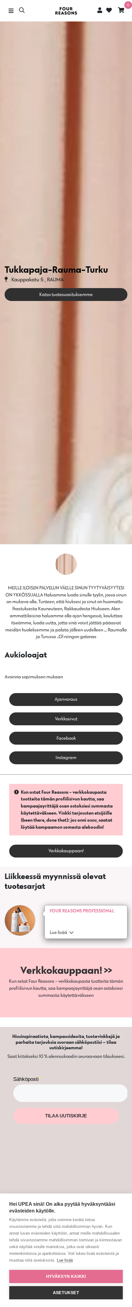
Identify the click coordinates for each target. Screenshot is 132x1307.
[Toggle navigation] (11, 10)
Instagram (66, 757)
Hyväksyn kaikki (66, 1276)
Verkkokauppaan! (66, 851)
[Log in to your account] (99, 10)
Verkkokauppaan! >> (66, 970)
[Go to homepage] (66, 11)
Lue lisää (65, 1260)
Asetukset (66, 1292)
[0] (121, 10)
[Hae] (21, 11)
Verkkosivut (66, 719)
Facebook (66, 738)
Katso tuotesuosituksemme (66, 294)
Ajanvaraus (66, 699)
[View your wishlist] (108, 10)
